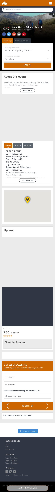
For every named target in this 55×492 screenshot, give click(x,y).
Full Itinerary (27, 180)
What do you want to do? (12, 47)
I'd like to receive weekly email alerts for (22, 390)
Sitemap (50, 486)
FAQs (7, 447)
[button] (27, 199)
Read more (27, 90)
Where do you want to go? (12, 56)
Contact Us (10, 449)
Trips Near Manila (12, 458)
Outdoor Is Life (7, 3)
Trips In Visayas (11, 460)
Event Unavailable (27, 488)
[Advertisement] (27, 117)
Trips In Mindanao (12, 463)
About (8, 444)
